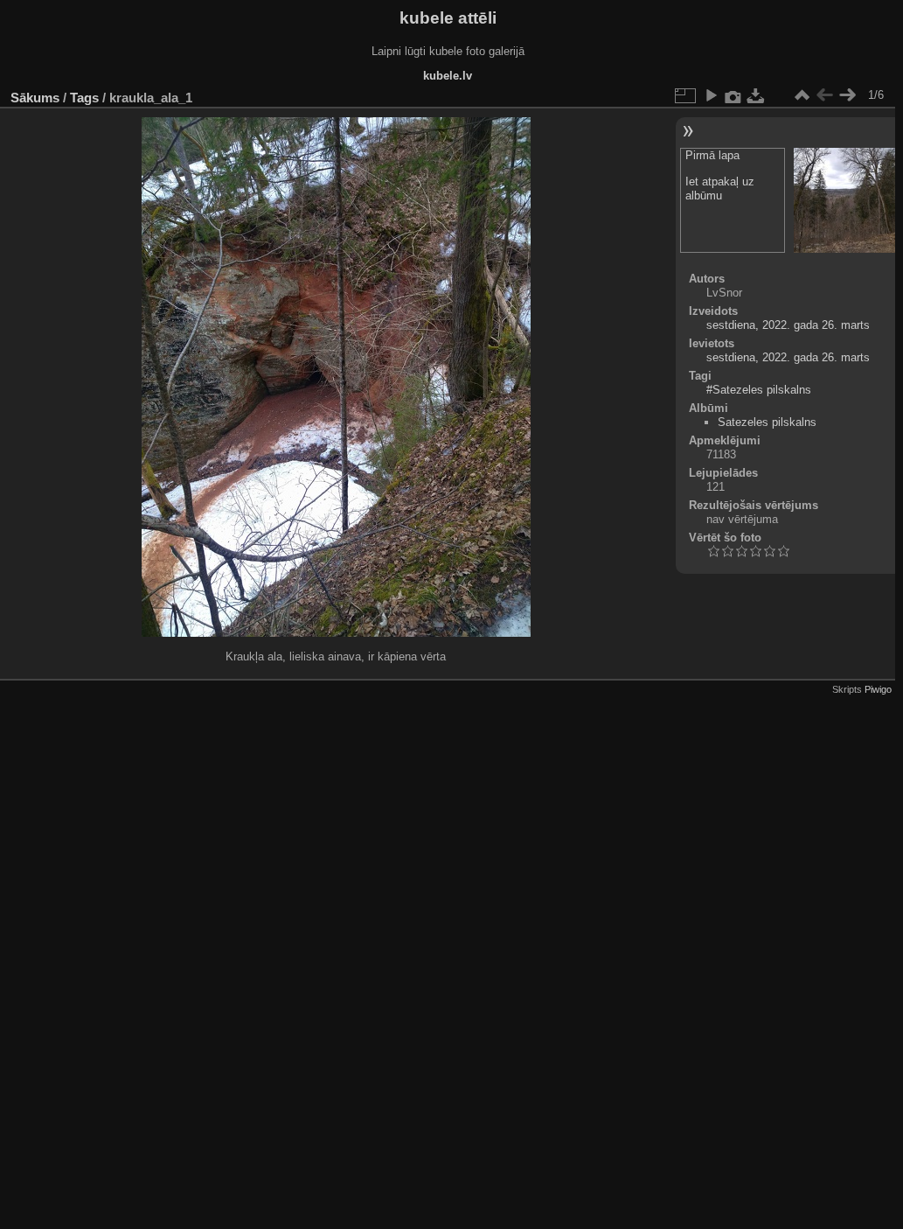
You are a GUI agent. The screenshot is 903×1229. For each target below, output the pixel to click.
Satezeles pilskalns (767, 422)
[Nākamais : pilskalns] (847, 95)
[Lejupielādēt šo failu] (756, 95)
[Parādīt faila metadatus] (733, 95)
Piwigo (878, 689)
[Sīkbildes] (801, 95)
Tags (84, 97)
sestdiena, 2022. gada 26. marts (788, 325)
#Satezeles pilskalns (758, 389)
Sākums (34, 97)
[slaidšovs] (710, 95)
